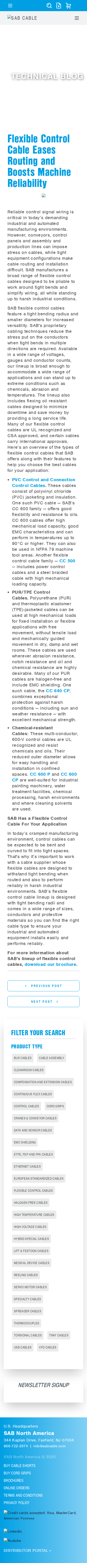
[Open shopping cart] (68, 5)
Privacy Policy (17, 1502)
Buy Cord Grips (17, 1473)
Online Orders (16, 1487)
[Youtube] (12, 1540)
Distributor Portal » (27, 1550)
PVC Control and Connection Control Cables (43, 482)
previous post (43, 985)
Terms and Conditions (23, 1495)
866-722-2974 (16, 1446)
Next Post (45, 1001)
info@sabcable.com (49, 1446)
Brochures (13, 1480)
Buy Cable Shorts (19, 1465)
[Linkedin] (13, 1531)
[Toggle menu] (10, 5)
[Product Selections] (58, 5)
